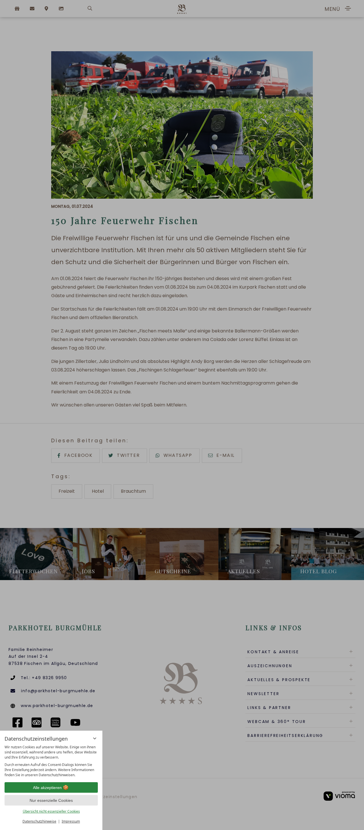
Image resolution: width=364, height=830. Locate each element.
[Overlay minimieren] (94, 738)
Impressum (71, 821)
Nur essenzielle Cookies (51, 800)
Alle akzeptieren (47, 787)
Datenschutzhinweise (39, 821)
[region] (51, 761)
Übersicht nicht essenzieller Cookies (51, 811)
